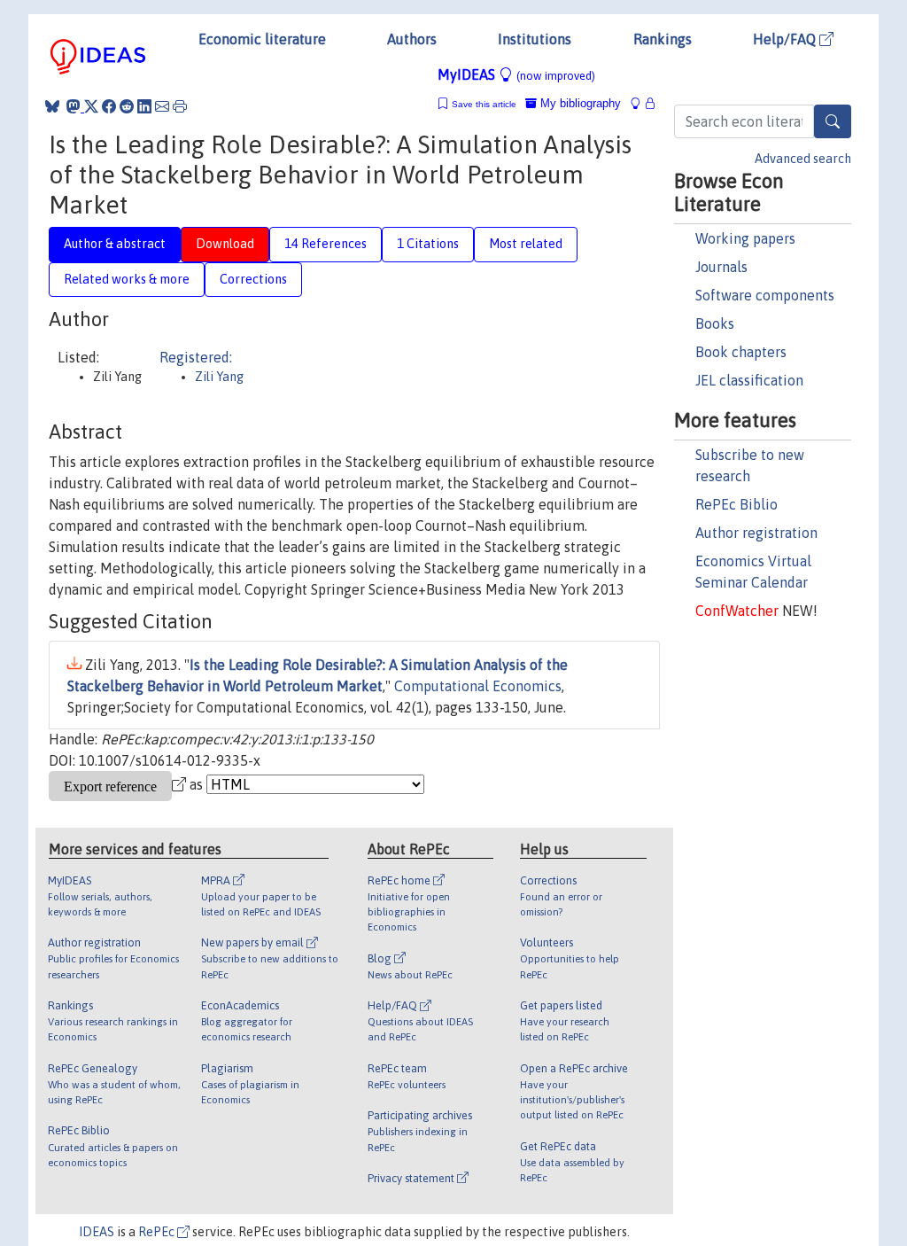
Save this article (484, 104)
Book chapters (741, 352)
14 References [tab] (325, 244)
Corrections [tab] (253, 279)
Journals (721, 267)
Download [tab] (225, 244)
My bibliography (579, 103)
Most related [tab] (525, 244)
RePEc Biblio (736, 504)
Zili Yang (219, 377)
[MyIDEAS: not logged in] (640, 103)
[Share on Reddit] (127, 106)
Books (714, 323)
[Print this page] (180, 106)
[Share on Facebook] (109, 106)
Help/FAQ (786, 39)
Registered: (195, 357)
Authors (412, 39)
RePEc (157, 1232)
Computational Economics (478, 686)
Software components (764, 295)
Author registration (756, 533)
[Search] (832, 121)
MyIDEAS (516, 74)
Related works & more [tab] (127, 279)
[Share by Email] (162, 106)
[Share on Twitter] (91, 106)
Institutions (534, 39)
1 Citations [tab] (428, 244)
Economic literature (262, 39)
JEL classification (749, 380)
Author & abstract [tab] (115, 244)
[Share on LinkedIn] (144, 106)
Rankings (662, 39)
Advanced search (803, 159)
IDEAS (96, 1232)
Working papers (745, 238)
